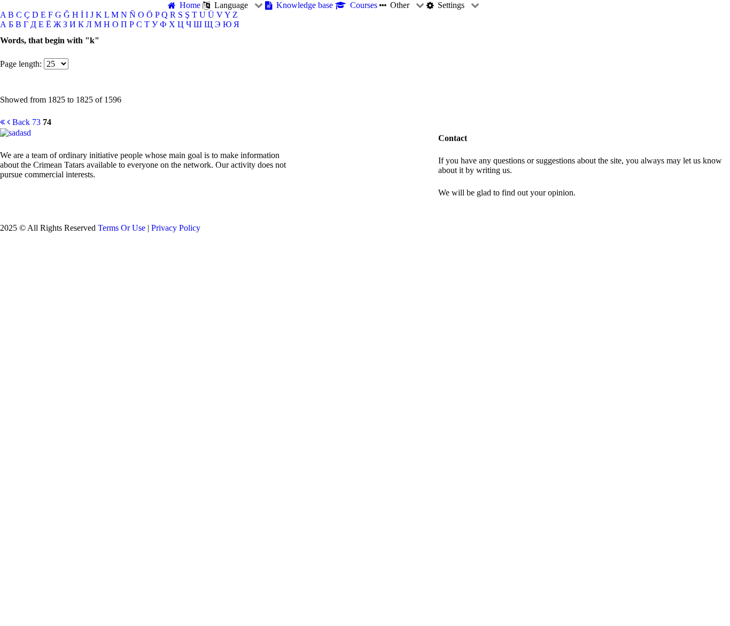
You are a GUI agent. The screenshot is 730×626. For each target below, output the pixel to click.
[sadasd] (15, 131)
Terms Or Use (121, 227)
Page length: (21, 63)
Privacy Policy (175, 227)
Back (20, 122)
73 (36, 122)
